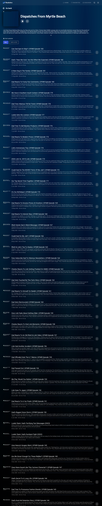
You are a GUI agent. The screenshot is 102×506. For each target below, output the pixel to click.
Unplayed (14, 42)
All (6, 42)
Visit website (9, 38)
